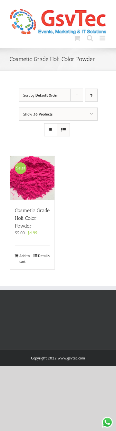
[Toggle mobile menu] (103, 38)
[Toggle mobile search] (90, 38)
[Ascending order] (91, 95)
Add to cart (24, 258)
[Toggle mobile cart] (77, 38)
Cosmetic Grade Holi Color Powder (32, 218)
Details (44, 255)
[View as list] (63, 130)
